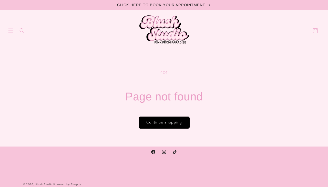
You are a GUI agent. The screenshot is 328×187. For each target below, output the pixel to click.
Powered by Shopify (67, 184)
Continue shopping (164, 122)
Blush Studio (43, 184)
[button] (10, 30)
